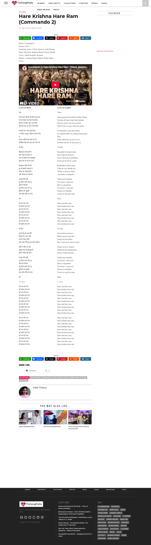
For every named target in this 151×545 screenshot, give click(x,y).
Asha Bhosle (115, 506)
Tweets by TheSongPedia (105, 51)
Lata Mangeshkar (103, 506)
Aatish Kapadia (35, 378)
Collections (70, 3)
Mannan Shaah (74, 378)
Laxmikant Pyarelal (116, 513)
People (95, 3)
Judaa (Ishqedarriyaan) (26, 426)
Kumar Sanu (124, 519)
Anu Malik (101, 519)
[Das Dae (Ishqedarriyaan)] (55, 424)
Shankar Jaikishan (112, 519)
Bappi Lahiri (102, 522)
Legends (41, 3)
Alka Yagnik (117, 516)
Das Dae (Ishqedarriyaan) (52, 426)
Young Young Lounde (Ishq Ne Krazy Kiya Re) (78, 427)
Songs (104, 3)
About (56, 10)
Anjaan (124, 535)
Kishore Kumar (102, 513)
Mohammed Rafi (103, 510)
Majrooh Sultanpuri (104, 516)
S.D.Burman (124, 529)
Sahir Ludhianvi (103, 529)
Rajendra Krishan (113, 522)
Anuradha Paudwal (114, 535)
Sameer (123, 510)
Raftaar (83, 378)
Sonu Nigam (101, 538)
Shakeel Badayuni (113, 538)
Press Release (43, 10)
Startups (83, 3)
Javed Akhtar (114, 529)
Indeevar (123, 526)
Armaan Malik (46, 378)
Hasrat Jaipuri (103, 532)
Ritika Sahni (23, 380)
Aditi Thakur (25, 28)
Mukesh (112, 532)
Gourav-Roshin (57, 378)
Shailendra (124, 522)
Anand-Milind (102, 526)
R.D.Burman (126, 516)
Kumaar (66, 378)
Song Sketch (54, 3)
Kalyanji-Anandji (114, 526)
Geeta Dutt (101, 535)
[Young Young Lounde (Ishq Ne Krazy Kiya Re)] (80, 424)
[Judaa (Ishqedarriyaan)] (30, 424)
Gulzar (119, 532)
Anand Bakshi (114, 510)
